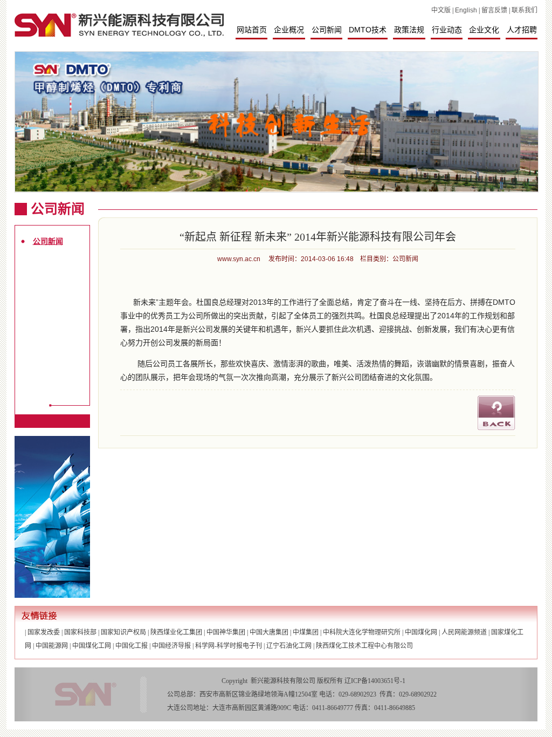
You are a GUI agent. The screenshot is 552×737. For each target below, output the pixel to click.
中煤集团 (306, 632)
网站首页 (252, 29)
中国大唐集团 (269, 632)
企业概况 (289, 29)
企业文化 (484, 29)
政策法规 (409, 29)
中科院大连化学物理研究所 (362, 632)
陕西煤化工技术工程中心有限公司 (364, 646)
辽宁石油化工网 (289, 646)
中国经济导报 (171, 646)
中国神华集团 (225, 632)
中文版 (441, 10)
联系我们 (524, 10)
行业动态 (447, 29)
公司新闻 (327, 29)
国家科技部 (80, 632)
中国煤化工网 (91, 646)
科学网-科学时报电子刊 (228, 646)
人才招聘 (522, 29)
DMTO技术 (368, 29)
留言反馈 (494, 10)
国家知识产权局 (123, 632)
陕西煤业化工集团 (176, 632)
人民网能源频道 (464, 632)
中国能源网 (52, 646)
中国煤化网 (421, 632)
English (466, 10)
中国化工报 (131, 646)
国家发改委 (43, 632)
